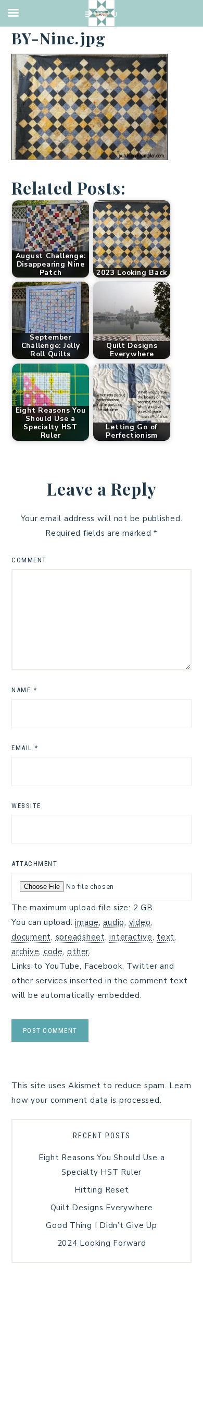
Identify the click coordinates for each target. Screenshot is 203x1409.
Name (24, 690)
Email (25, 748)
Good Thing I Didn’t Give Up (101, 1225)
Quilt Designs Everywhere (101, 1207)
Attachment (34, 864)
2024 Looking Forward (101, 1243)
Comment (29, 560)
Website (26, 806)
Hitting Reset (101, 1190)
